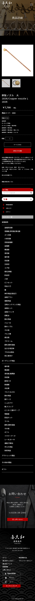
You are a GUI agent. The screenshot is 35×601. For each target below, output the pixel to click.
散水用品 (7, 319)
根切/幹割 (8, 271)
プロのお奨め (9, 352)
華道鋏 (6, 249)
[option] (17, 60)
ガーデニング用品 (8, 361)
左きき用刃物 (9, 348)
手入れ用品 (8, 447)
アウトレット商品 (8, 455)
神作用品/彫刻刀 (10, 293)
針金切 (6, 275)
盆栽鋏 (6, 246)
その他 (6, 330)
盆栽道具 (5, 222)
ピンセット (8, 282)
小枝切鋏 (7, 238)
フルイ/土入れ (9, 392)
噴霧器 (6, 414)
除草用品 (7, 450)
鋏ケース (7, 399)
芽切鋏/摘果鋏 (9, 373)
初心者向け (8, 356)
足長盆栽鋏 (8, 242)
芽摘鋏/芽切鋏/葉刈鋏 (12, 231)
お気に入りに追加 (17, 151)
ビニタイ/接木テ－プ (12, 410)
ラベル (6, 421)
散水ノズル (8, 326)
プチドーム (8, 341)
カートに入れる (17, 144)
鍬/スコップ (8, 406)
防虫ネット (8, 417)
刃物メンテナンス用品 (12, 304)
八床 (6, 279)
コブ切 (6, 268)
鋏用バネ (7, 381)
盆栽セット (8, 308)
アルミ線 (7, 334)
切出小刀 (7, 286)
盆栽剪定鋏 (8, 227)
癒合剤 (6, 337)
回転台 (6, 315)
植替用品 (7, 301)
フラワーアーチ (10, 436)
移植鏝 (6, 384)
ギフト (6, 432)
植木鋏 (6, 257)
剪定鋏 (6, 260)
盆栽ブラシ (8, 297)
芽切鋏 (6, 253)
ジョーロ (7, 323)
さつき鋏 (7, 235)
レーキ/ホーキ (9, 439)
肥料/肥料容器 (9, 345)
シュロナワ (8, 403)
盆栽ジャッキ (9, 312)
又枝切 (6, 264)
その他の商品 (6, 462)
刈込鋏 (6, 388)
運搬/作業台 (8, 443)
